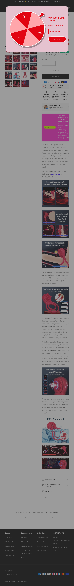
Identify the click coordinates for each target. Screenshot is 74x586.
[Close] (65, 8)
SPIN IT (57, 39)
